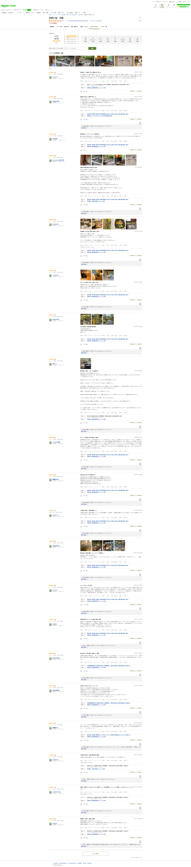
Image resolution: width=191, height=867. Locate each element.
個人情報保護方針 (63, 863)
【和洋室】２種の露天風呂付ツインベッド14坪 (96, 87)
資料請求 (89, 863)
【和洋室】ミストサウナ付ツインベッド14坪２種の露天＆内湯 (99, 115)
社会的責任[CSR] (72, 863)
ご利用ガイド (158, 1)
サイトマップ (165, 1)
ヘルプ (153, 1)
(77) (74, 26)
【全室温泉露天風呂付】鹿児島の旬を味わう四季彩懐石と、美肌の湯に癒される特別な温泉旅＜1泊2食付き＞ (109, 665)
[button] (52, 61)
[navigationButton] (139, 60)
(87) (94, 26)
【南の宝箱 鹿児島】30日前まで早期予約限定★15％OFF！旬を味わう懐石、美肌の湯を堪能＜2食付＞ (108, 114)
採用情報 (80, 863)
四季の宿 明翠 (56, 17)
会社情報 (55, 863)
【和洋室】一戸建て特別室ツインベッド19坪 (96, 201)
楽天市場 (179, 1)
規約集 (84, 863)
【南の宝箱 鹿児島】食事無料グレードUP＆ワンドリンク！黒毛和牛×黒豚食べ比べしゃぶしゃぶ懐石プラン (109, 734)
